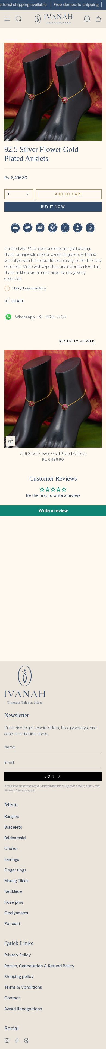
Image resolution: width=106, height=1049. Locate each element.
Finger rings (15, 870)
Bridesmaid (15, 838)
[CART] (98, 19)
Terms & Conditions (23, 987)
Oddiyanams (16, 913)
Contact (12, 998)
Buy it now (53, 206)
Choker (11, 848)
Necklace (13, 891)
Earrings (11, 859)
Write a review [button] (53, 510)
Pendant (12, 923)
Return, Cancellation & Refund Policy (39, 966)
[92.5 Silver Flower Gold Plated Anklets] (53, 399)
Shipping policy (18, 976)
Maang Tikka (16, 880)
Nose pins (13, 902)
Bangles (11, 816)
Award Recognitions (23, 1009)
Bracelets (13, 827)
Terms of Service (15, 790)
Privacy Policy (85, 786)
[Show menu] (7, 19)
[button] (18, 19)
